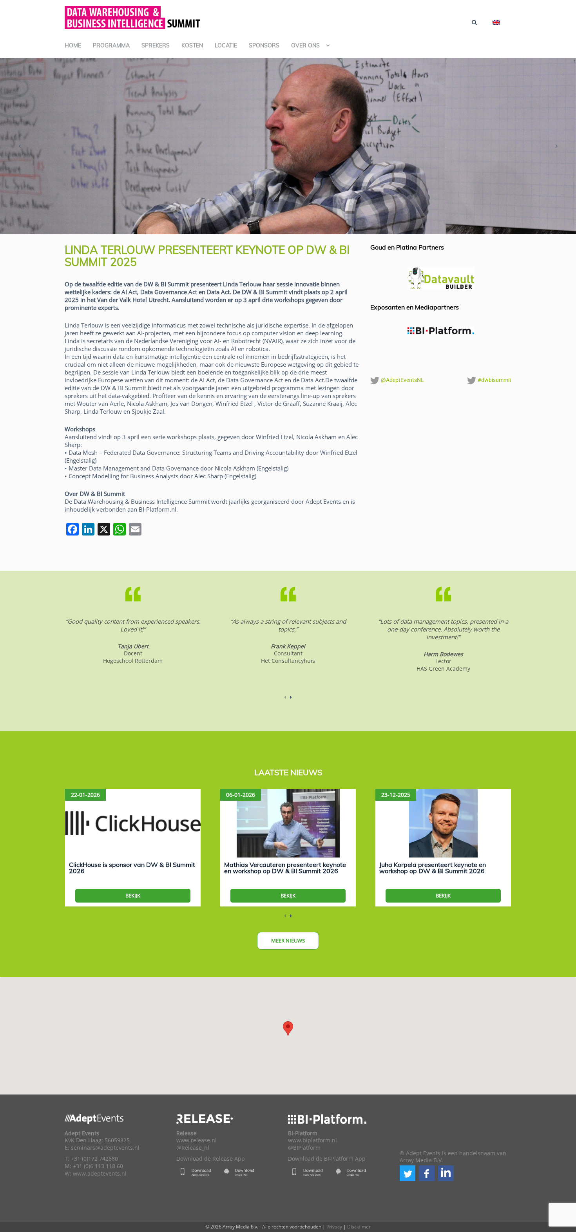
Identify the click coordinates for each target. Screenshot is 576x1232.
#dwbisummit (493, 380)
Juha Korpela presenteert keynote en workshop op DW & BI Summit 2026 (432, 868)
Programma (111, 45)
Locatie (226, 45)
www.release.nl (196, 1140)
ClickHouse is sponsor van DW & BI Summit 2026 (132, 868)
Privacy (334, 1226)
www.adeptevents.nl (100, 1173)
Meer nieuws (288, 940)
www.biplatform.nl (312, 1140)
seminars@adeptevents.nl (105, 1147)
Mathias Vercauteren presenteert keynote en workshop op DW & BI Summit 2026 (285, 868)
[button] (407, 1173)
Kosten (192, 45)
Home (73, 45)
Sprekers (155, 45)
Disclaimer (359, 1226)
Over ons (305, 45)
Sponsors (264, 45)
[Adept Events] (133, 16)
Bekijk (132, 895)
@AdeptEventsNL (402, 380)
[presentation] (19, 146)
